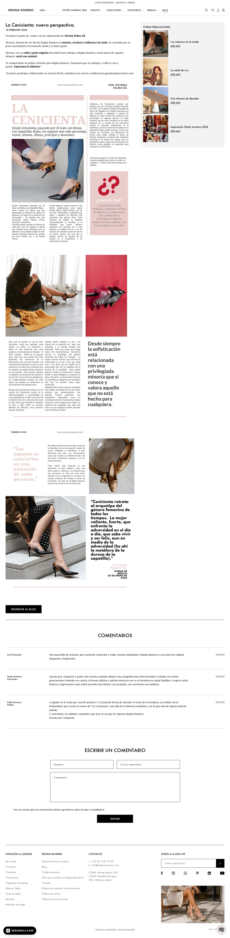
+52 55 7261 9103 (102, 861)
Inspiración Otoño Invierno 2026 (189, 126)
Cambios (11, 872)
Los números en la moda (185, 41)
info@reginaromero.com (105, 865)
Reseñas (10, 899)
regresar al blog (23, 609)
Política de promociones (55, 899)
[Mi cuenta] (218, 10)
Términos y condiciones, (106, 929)
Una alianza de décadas (185, 98)
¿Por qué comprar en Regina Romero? (63, 877)
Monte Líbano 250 (107, 872)
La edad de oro (180, 70)
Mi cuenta (11, 861)
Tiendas (46, 883)
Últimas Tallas (13, 888)
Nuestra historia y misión (55, 861)
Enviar (115, 818)
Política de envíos (51, 894)
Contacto (11, 867)
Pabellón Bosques (107, 876)
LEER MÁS (175, 46)
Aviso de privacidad (126, 929)
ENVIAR (220, 863)
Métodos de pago (15, 904)
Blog (44, 867)
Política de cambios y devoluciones (61, 888)
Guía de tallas (13, 894)
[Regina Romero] (21, 10)
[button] (206, 10)
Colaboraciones (51, 872)
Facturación (12, 877)
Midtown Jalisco (103, 879)
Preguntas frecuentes (17, 883)
